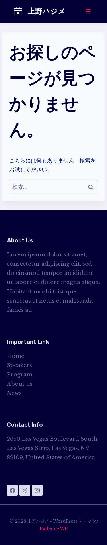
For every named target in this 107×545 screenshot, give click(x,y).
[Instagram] (37, 490)
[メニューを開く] (87, 11)
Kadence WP (54, 528)
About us (19, 384)
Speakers (19, 365)
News (14, 393)
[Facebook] (12, 490)
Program (19, 374)
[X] (24, 490)
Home (15, 356)
